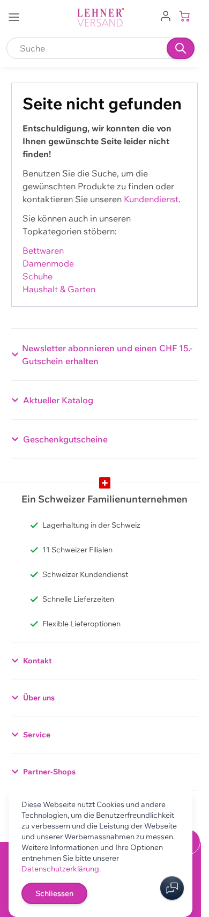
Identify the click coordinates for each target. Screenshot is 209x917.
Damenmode (48, 263)
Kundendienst (151, 199)
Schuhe (38, 276)
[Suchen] (181, 48)
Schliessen (54, 893)
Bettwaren (43, 250)
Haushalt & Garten (59, 289)
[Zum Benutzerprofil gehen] (165, 15)
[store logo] (100, 17)
